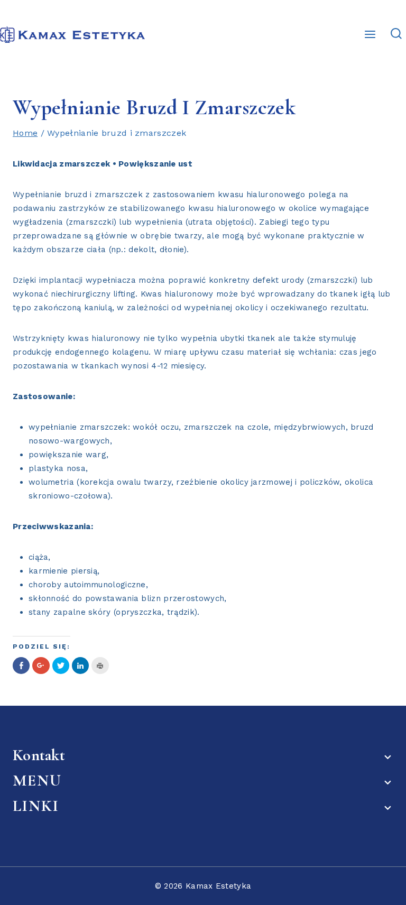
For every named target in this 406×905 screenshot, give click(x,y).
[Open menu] (370, 34)
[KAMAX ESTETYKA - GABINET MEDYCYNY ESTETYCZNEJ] (72, 34)
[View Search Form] (396, 34)
